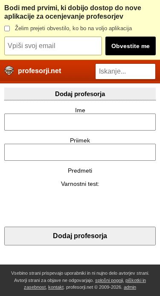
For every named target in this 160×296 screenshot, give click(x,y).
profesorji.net (39, 70)
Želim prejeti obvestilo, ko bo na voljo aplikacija (73, 28)
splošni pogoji (109, 280)
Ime (80, 110)
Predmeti (80, 170)
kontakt (56, 287)
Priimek (80, 140)
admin (130, 287)
